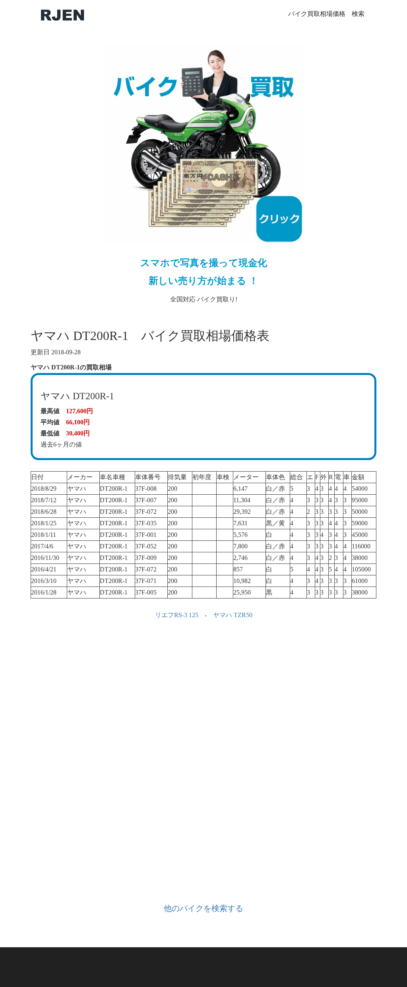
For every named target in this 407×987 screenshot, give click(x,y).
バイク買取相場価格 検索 (326, 13)
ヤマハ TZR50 (232, 615)
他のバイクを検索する (203, 908)
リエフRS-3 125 (176, 615)
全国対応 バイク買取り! (203, 280)
